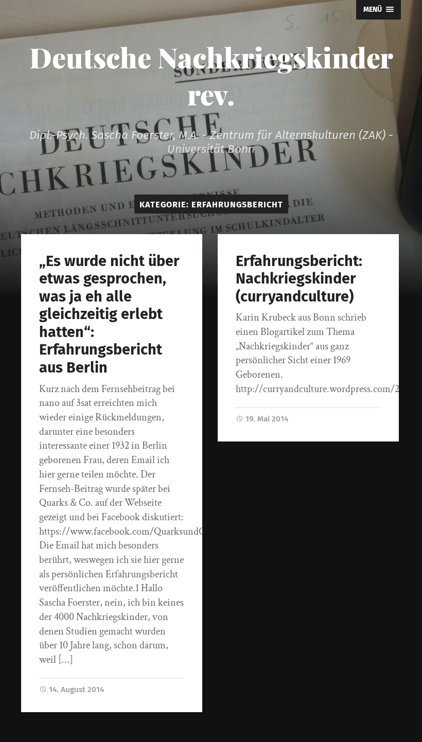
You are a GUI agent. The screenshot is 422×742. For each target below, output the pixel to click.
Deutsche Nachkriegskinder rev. (211, 76)
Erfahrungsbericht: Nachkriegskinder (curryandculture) (299, 279)
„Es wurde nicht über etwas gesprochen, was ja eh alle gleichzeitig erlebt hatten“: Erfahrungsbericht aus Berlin (109, 314)
